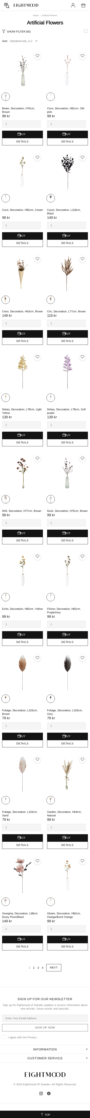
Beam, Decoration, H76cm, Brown (18, 110)
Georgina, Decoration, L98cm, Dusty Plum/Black (20, 915)
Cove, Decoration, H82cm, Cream (22, 209)
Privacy (32, 1037)
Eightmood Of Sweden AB (26, 5)
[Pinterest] (49, 1093)
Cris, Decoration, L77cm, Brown (66, 311)
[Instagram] (41, 1093)
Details (22, 141)
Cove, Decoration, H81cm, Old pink (65, 110)
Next (54, 967)
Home (36, 15)
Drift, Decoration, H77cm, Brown (21, 510)
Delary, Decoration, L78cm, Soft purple (66, 411)
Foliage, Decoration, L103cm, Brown (20, 712)
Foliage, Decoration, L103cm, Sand (20, 813)
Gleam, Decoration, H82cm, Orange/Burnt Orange (64, 915)
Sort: (5, 41)
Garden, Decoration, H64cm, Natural (64, 813)
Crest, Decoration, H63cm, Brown (22, 311)
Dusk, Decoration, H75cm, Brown (67, 510)
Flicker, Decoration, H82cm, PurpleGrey (64, 610)
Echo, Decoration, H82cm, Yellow (22, 608)
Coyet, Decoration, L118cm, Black (64, 211)
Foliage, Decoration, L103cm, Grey (65, 712)
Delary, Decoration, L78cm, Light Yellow (22, 411)
